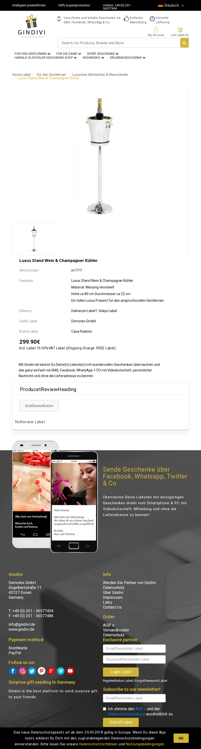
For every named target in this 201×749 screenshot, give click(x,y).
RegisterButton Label (118, 680)
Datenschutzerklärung (126, 714)
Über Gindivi (113, 592)
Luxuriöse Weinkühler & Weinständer (100, 75)
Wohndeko (92, 57)
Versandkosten (116, 630)
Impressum (113, 597)
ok (181, 738)
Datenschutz (114, 587)
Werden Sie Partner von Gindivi (129, 582)
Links (107, 602)
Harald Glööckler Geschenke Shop (44, 57)
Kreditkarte (18, 648)
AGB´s (140, 709)
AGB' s (108, 625)
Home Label (21, 75)
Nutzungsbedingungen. (145, 744)
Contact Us (112, 607)
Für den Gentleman (51, 75)
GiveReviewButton (39, 406)
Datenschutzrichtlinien (98, 744)
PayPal (15, 653)
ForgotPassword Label (151, 680)
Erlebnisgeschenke (126, 57)
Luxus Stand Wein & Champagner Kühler (49, 78)
